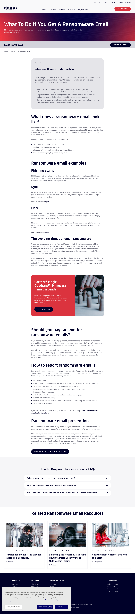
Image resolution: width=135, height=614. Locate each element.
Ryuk (47, 202)
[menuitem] (44, 10)
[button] (67, 478)
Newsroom (54, 584)
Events (52, 586)
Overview (15, 584)
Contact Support (112, 589)
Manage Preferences (13, 607)
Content (13, 51)
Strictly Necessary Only (45, 607)
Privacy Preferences (73, 604)
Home (6, 51)
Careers (105, 2)
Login (121, 2)
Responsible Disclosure (86, 604)
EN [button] (93, 2)
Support (113, 2)
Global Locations (112, 584)
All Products (35, 584)
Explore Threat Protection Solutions (50, 451)
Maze (47, 232)
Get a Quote (123, 9)
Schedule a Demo (120, 45)
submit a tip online (40, 413)
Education (34, 586)
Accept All (61, 607)
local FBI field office (90, 410)
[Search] (99, 2)
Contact (128, 2)
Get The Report (44, 309)
